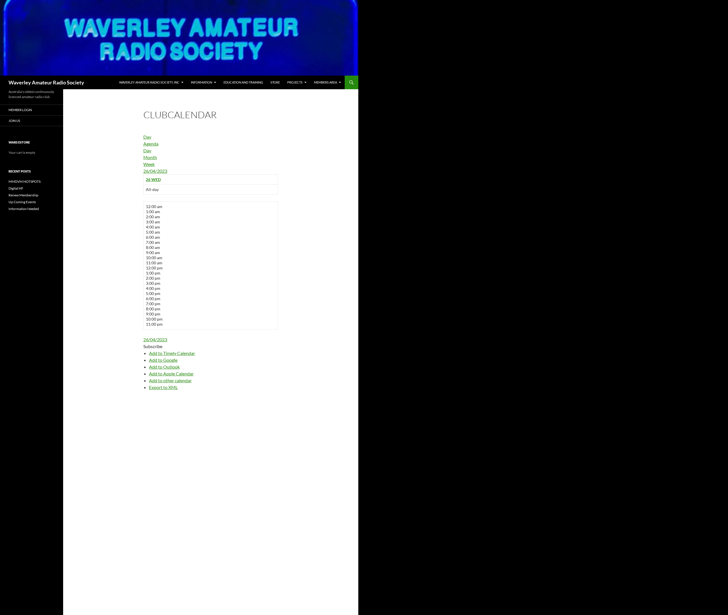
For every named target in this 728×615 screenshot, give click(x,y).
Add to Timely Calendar (172, 353)
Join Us (14, 120)
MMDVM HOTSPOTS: (25, 181)
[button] (152, 346)
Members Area (325, 82)
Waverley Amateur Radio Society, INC (149, 82)
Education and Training (243, 82)
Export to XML (163, 387)
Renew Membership (23, 195)
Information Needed (24, 209)
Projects (295, 82)
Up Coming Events (22, 202)
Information (201, 82)
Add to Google (163, 360)
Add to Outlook (164, 366)
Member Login (20, 110)
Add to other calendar (170, 380)
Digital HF (16, 188)
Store (275, 82)
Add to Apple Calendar (171, 373)
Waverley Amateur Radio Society (46, 82)
